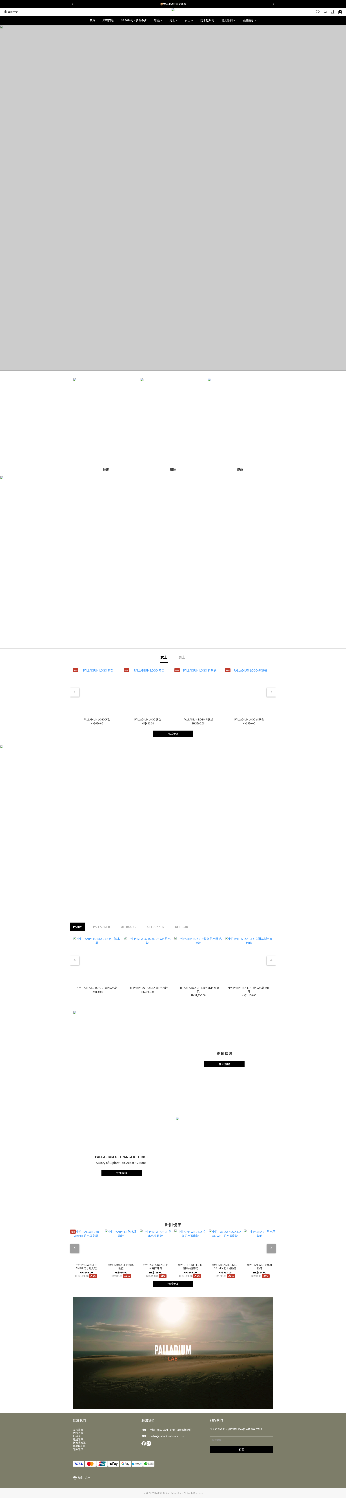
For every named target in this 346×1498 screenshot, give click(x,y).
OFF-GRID (181, 927)
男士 (172, 20)
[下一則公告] (274, 4)
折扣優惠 (248, 20)
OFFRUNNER (155, 927)
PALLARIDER (101, 927)
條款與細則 (79, 1446)
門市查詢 (78, 1433)
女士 (187, 20)
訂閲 (241, 1449)
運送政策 (78, 1439)
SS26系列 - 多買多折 (134, 20)
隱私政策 (78, 1449)
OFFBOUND (128, 927)
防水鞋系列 (207, 20)
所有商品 (108, 20)
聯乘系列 (227, 20)
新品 (157, 20)
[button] (173, 1353)
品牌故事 (78, 1429)
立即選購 (224, 1064)
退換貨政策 (79, 1442)
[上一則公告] (72, 4)
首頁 (92, 20)
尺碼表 (77, 1436)
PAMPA (77, 927)
